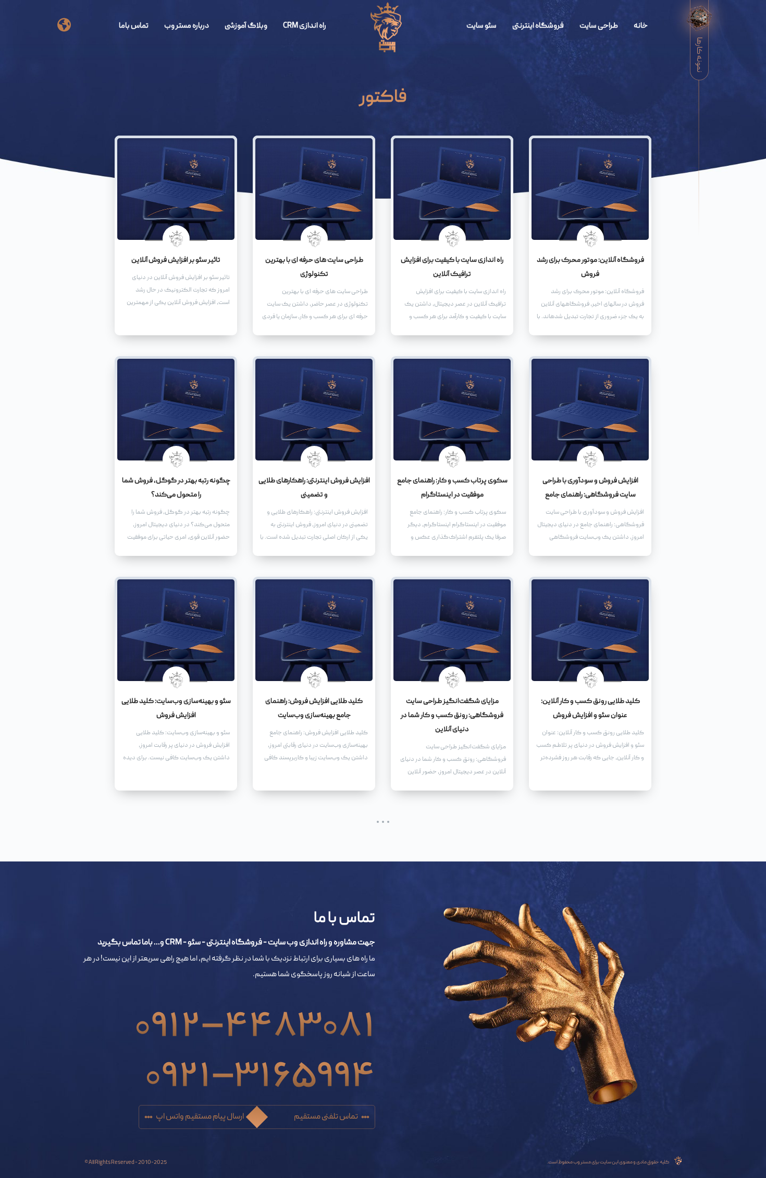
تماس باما (134, 26)
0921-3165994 (260, 1067)
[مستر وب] (386, 27)
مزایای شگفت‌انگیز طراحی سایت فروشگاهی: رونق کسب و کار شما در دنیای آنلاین (452, 715)
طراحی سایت (598, 26)
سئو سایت (481, 26)
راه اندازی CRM (304, 26)
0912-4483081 (254, 1017)
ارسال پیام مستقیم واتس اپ (200, 1117)
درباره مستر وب (186, 26)
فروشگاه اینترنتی (538, 26)
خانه (641, 26)
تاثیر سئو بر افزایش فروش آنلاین (175, 260)
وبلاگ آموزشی (246, 26)
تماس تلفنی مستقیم (326, 1117)
